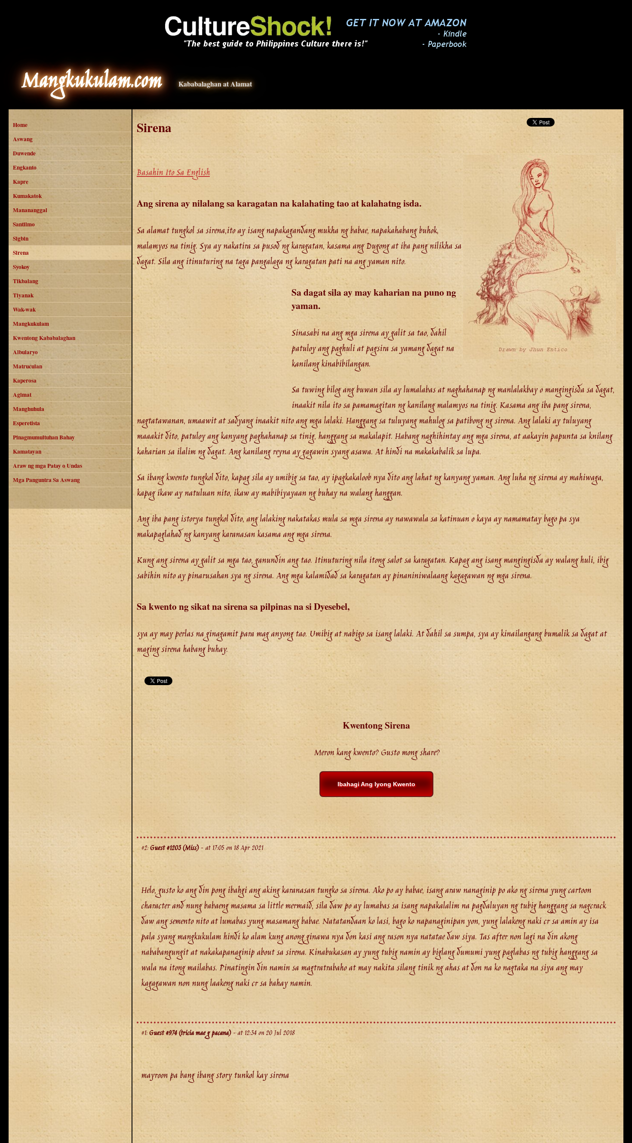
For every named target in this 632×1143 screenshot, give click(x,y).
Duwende (24, 153)
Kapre (20, 181)
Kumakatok (27, 196)
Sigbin (20, 238)
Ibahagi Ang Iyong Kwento (376, 784)
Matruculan (27, 366)
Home (20, 124)
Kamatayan (27, 451)
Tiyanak (23, 295)
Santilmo (24, 224)
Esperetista (26, 423)
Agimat (22, 394)
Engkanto (25, 167)
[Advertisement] (214, 345)
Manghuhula (28, 409)
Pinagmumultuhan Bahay (44, 437)
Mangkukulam (31, 323)
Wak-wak (24, 309)
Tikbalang (25, 281)
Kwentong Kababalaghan (44, 338)
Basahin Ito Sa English (173, 173)
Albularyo (25, 352)
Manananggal (30, 210)
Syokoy (21, 267)
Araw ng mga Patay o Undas (47, 465)
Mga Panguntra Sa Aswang (46, 480)
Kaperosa (25, 380)
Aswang (23, 139)
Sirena (21, 252)
